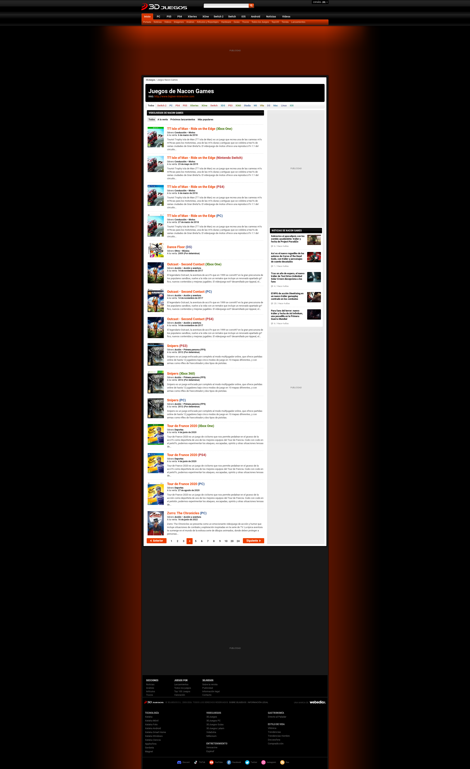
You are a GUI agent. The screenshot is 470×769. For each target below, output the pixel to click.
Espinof (210, 751)
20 (232, 541)
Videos (286, 16)
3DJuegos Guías (215, 724)
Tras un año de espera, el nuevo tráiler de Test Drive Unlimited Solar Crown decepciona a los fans (287, 277)
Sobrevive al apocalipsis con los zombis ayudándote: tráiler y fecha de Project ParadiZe (288, 239)
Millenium (211, 736)
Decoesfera (274, 739)
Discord (185, 762)
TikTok (202, 762)
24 (238, 541)
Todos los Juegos (260, 22)
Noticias (271, 16)
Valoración (179, 695)
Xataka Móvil (151, 720)
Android (255, 16)
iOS (243, 16)
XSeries (192, 16)
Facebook (236, 762)
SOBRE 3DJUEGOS (237, 702)
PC (158, 16)
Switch (232, 16)
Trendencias (274, 732)
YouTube (219, 762)
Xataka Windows (154, 736)
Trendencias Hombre (279, 735)
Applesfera (150, 743)
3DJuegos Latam (215, 728)
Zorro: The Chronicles (187, 513)
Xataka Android (153, 728)
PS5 (169, 16)
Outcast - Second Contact (194, 264)
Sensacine (211, 747)
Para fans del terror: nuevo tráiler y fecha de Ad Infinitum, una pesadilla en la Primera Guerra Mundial (287, 314)
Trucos (245, 22)
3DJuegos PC (213, 720)
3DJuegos (150, 79)
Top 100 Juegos (182, 691)
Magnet (149, 751)
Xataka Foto (151, 724)
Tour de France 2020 (190, 426)
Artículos (150, 691)
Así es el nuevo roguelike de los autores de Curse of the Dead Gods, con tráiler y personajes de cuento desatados (287, 257)
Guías (237, 22)
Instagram (271, 762)
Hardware (226, 22)
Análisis (190, 22)
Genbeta (149, 747)
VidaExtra (211, 732)
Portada (147, 22)
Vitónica (272, 728)
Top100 (275, 22)
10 (226, 541)
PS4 (179, 16)
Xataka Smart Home (155, 732)
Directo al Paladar (277, 716)
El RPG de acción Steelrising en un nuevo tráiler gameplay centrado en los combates (287, 296)
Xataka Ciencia (153, 740)
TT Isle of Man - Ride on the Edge (199, 129)
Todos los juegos (182, 688)
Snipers (177, 346)
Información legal (211, 691)
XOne (206, 16)
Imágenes (179, 22)
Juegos (154, 702)
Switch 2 (218, 16)
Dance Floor (179, 247)
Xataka (148, 716)
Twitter (254, 762)
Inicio (147, 16)
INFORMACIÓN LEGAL (258, 702)
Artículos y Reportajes (208, 22)
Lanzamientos (298, 22)
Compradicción (275, 743)
